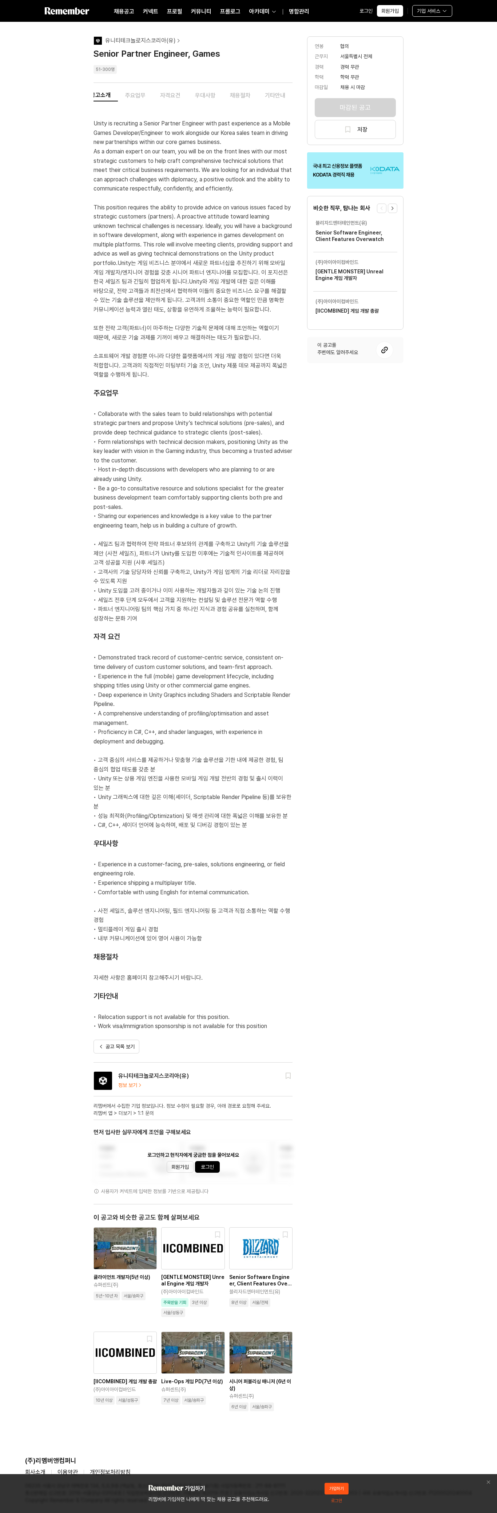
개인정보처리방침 (110, 1472)
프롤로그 (230, 11)
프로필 (174, 11)
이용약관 (67, 1472)
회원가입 (390, 11)
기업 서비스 (428, 11)
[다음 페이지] (392, 208)
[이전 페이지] (381, 208)
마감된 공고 (355, 107)
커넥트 (150, 11)
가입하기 (336, 1488)
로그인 (366, 11)
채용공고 (124, 11)
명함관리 (299, 11)
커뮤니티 (201, 11)
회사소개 (35, 1472)
